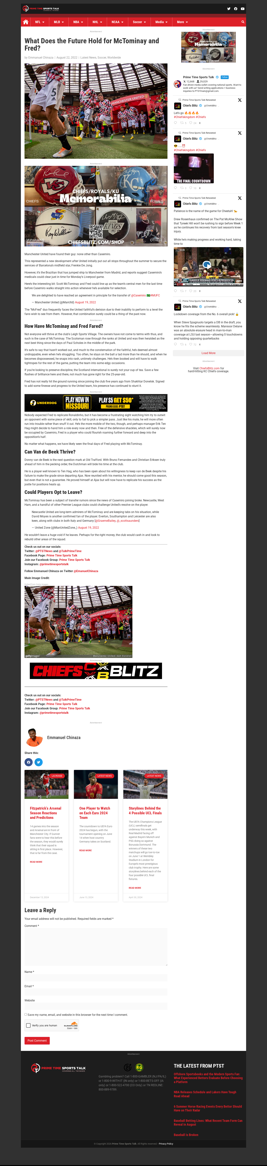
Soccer (137, 22)
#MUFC (155, 295)
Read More (36, 862)
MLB (57, 22)
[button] (242, 22)
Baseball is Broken (186, 1135)
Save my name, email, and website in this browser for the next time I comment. (78, 1014)
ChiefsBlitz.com (209, 368)
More (180, 22)
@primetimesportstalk (54, 564)
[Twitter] (228, 8)
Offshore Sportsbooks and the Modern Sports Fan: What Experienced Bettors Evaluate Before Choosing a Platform (208, 1078)
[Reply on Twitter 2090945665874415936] (176, 188)
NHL (95, 22)
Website (30, 1000)
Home (25, 22)
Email (29, 986)
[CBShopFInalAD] (96, 245)
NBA (76, 22)
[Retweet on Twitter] (180, 99)
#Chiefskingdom (184, 117)
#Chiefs (201, 117)
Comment (32, 926)
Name (29, 972)
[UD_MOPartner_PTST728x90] (96, 410)
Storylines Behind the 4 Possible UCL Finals (145, 810)
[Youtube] (242, 8)
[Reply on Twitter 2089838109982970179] (176, 344)
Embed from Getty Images (36, 584)
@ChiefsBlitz (210, 105)
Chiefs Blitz (190, 105)
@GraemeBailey (105, 520)
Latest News (88, 57)
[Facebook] (235, 8)
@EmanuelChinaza (86, 571)
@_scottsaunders (128, 520)
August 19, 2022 (85, 302)
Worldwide (114, 57)
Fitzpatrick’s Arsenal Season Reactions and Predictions (45, 813)
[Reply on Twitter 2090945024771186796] (176, 123)
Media (159, 22)
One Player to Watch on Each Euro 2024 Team (94, 813)
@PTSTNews (43, 551)
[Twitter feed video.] (194, 168)
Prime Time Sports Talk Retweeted (199, 100)
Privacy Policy (166, 1143)
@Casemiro (138, 295)
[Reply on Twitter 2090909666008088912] (176, 291)
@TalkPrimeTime (70, 551)
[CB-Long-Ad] (96, 678)
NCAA (116, 22)
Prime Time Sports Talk (61, 555)
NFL (38, 22)
